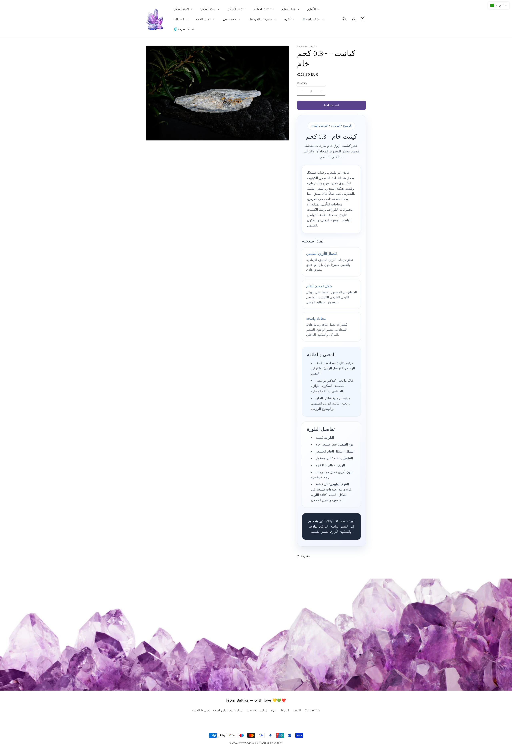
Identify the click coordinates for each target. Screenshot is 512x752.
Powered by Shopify (271, 742)
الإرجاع (297, 710)
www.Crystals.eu (248, 742)
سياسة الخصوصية (256, 710)
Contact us (312, 710)
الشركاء (284, 710)
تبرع (273, 710)
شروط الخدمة (200, 710)
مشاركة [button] (305, 556)
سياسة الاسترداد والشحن (227, 710)
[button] (344, 19)
